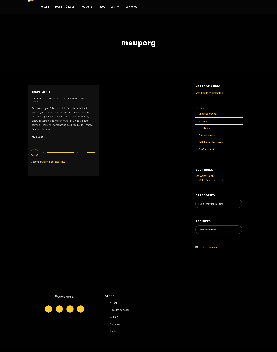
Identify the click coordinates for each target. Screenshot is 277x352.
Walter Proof (55, 98)
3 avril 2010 (37, 98)
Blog (102, 6)
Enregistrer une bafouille (209, 92)
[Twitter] (205, 7)
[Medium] (224, 7)
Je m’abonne (205, 121)
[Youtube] (215, 7)
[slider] (91, 155)
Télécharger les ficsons (210, 142)
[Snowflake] (48, 309)
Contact (116, 6)
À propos (131, 6)
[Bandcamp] (229, 7)
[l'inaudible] (31, 1)
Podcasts (86, 6)
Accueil (45, 6)
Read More (37, 137)
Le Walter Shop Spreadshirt (210, 180)
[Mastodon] (234, 7)
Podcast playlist (206, 135)
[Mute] (84, 152)
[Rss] (80, 309)
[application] (63, 152)
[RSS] (219, 7)
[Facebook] (200, 7)
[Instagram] (210, 7)
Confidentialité (206, 149)
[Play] (35, 152)
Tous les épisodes (65, 6)
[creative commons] (206, 247)
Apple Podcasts (50, 161)
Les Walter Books (205, 175)
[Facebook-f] (59, 309)
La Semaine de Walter (77, 98)
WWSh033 (41, 92)
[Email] (238, 7)
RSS (63, 161)
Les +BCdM (204, 128)
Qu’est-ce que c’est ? (209, 114)
